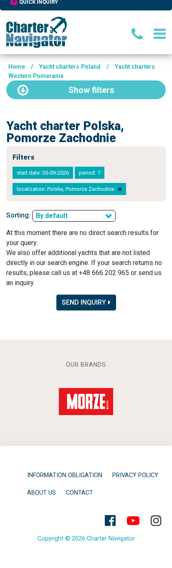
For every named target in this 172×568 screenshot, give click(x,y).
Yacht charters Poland (70, 66)
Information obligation (64, 475)
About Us (41, 492)
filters (91, 90)
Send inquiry (84, 302)
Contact (79, 492)
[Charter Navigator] (36, 32)
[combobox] (74, 216)
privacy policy (135, 475)
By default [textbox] (52, 216)
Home (16, 66)
